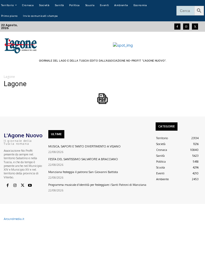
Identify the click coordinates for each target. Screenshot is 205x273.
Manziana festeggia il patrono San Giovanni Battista (83, 172)
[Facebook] (177, 26)
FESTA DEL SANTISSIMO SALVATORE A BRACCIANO (83, 159)
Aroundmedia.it (14, 219)
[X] (22, 185)
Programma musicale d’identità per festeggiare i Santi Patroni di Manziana (97, 185)
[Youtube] (30, 185)
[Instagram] (186, 26)
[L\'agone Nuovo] (21, 45)
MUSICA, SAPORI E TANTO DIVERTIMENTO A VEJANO (84, 146)
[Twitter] (195, 26)
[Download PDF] (102, 101)
